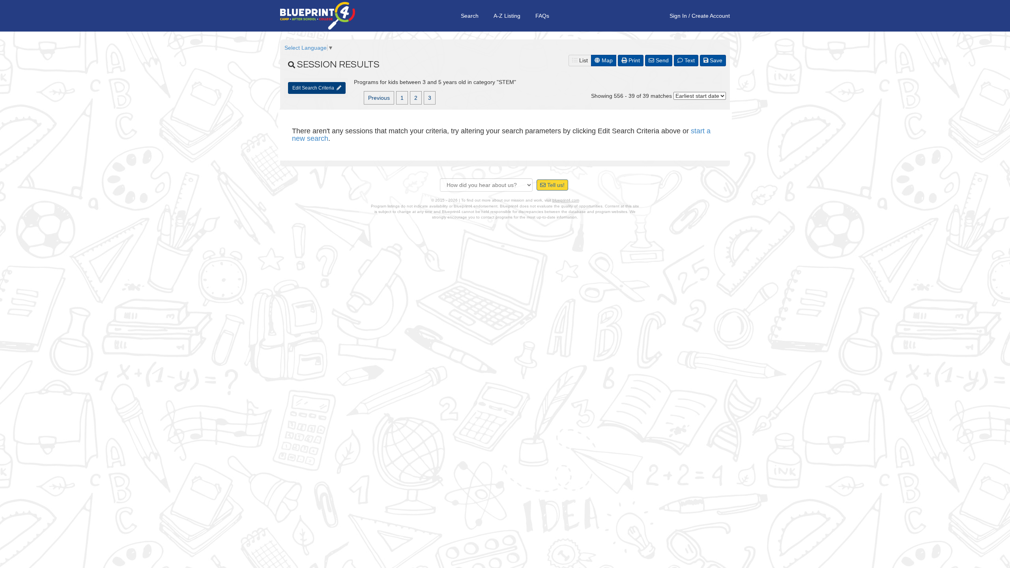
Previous (379, 98)
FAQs (542, 16)
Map (606, 60)
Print (633, 60)
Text (689, 60)
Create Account (711, 16)
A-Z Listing (507, 16)
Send (661, 60)
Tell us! (555, 185)
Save (715, 60)
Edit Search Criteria (314, 88)
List (583, 60)
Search (470, 16)
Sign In (678, 16)
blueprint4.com (565, 200)
